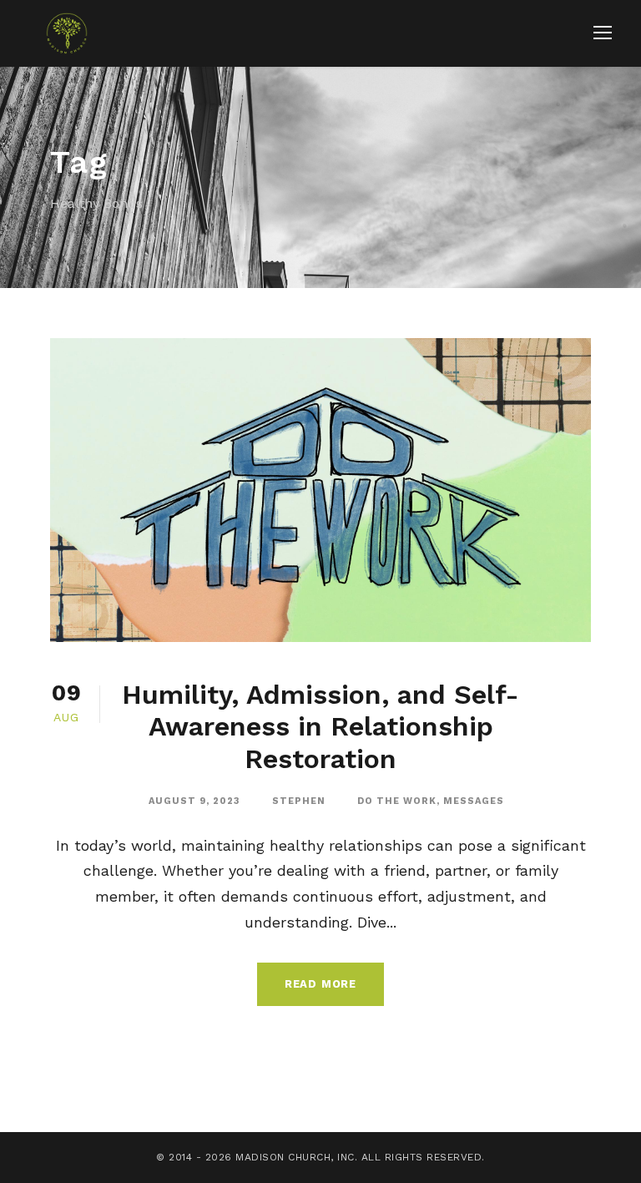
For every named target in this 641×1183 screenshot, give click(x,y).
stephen (299, 801)
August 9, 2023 (194, 801)
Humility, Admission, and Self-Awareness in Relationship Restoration (320, 727)
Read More (320, 984)
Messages (473, 801)
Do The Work (397, 801)
